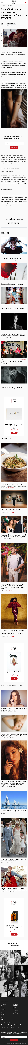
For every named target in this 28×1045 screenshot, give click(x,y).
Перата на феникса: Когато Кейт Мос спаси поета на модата (13, 860)
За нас (14, 1007)
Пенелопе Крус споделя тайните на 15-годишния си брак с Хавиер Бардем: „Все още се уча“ (13, 536)
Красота (3, 590)
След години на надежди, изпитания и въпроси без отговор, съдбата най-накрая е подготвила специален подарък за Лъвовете (13, 784)
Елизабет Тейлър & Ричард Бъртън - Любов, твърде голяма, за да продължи (14, 889)
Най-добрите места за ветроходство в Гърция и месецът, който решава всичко (13, 811)
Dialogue (3, 1009)
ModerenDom (16, 1013)
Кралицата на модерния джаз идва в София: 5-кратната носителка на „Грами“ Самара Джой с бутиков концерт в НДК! (13, 632)
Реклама (15, 1009)
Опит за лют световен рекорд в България (11, 362)
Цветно (10, 5)
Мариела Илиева (11, 23)
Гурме (2, 487)
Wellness (3, 711)
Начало (4, 5)
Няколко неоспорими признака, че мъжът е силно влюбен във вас (12, 388)
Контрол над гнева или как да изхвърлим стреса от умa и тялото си (13, 259)
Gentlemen (3, 815)
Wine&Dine (3, 1004)
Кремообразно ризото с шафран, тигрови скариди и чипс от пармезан (13, 485)
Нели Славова (10, 862)
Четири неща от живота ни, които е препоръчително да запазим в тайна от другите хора (13, 335)
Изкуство (3, 512)
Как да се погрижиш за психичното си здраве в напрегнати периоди (14, 735)
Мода (2, 862)
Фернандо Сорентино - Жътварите (12, 284)
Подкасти (3, 1006)
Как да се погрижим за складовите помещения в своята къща (12, 309)
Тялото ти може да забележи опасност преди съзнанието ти (14, 709)
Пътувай (3, 1017)
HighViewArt (24, 359)
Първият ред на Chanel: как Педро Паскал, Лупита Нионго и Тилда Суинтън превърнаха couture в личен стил (13, 586)
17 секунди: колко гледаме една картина (11, 510)
